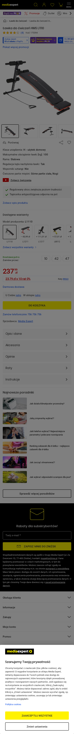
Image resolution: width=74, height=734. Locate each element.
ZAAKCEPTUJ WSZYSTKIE (37, 715)
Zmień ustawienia (37, 726)
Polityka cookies (13, 704)
